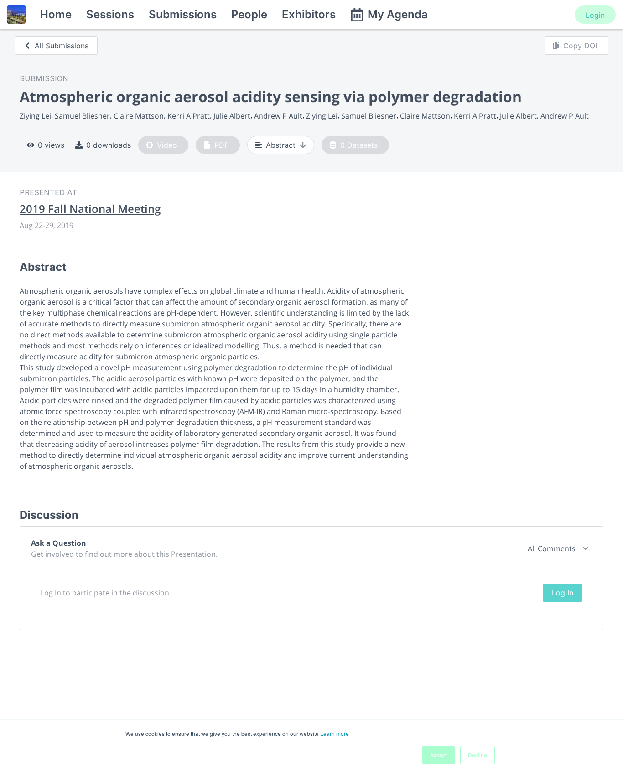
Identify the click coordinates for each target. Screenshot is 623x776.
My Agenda (398, 14)
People (249, 14)
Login (595, 15)
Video (167, 145)
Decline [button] (477, 755)
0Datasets (359, 145)
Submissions (183, 14)
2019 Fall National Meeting (90, 209)
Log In (562, 592)
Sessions (110, 14)
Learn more (334, 733)
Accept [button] (438, 755)
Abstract (281, 145)
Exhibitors (309, 14)
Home (56, 14)
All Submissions (61, 45)
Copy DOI (580, 45)
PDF (221, 145)
